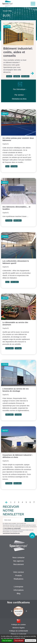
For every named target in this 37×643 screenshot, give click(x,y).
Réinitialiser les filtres (19, 99)
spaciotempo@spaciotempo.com (11, 533)
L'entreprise (18, 587)
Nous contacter (18, 557)
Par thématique (19, 89)
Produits (18, 575)
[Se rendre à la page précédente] (6, 502)
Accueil (5, 11)
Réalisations (18, 579)
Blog (18, 593)
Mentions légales (18, 628)
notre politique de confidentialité (12, 528)
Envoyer (29, 520)
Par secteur (19, 95)
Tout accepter (7, 640)
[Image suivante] (27, 611)
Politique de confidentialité (18, 631)
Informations (19, 590)
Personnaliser (30, 640)
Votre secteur (18, 572)
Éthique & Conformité (18, 634)
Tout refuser (19, 640)
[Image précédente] (10, 611)
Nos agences (18, 561)
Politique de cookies (18, 624)
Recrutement (18, 564)
